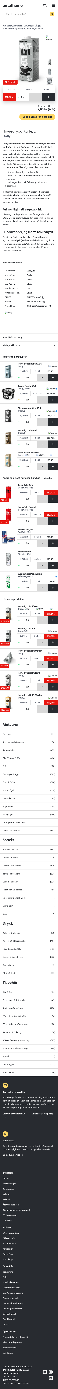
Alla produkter (9, 1243)
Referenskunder (10, 1347)
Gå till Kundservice (11, 1155)
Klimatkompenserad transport (16, 1210)
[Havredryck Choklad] (8, 438)
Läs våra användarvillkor (14, 1113)
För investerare (10, 1215)
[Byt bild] (49, 62)
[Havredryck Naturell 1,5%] (8, 371)
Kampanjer (8, 1249)
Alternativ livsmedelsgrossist (15, 1337)
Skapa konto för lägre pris (37, 116)
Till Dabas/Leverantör (37, 306)
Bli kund (6, 1199)
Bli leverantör (9, 1238)
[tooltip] (42, 297)
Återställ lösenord (11, 1205)
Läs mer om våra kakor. (28, 1372)
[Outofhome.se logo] (13, 5)
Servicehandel (9, 1314)
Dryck (8, 923)
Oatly (29, 275)
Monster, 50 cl (24, 554)
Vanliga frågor (9, 1183)
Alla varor (7, 26)
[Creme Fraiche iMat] (8, 394)
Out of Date (8, 1254)
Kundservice (8, 1189)
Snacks (8, 840)
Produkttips (8, 1259)
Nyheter (6, 1194)
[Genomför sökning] (52, 14)
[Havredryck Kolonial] (8, 460)
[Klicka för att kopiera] (43, 297)
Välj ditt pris (8, 1353)
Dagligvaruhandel (11, 1298)
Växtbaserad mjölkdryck (14, 29)
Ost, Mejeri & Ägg (32, 26)
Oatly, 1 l (22, 366)
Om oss (6, 1178)
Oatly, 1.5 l (23, 631)
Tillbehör (10, 982)
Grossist (6, 1324)
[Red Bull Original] (8, 537)
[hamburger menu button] (53, 5)
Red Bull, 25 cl (24, 532)
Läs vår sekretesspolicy (42, 1113)
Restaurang (8, 1272)
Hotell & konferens (11, 1282)
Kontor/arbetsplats (11, 1287)
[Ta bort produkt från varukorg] (35, 97)
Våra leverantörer (11, 1233)
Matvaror (17, 26)
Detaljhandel (9, 1319)
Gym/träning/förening (13, 1293)
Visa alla (48, 478)
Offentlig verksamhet (12, 1308)
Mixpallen (7, 1220)
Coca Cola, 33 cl (25, 488)
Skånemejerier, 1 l (26, 576)
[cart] (45, 5)
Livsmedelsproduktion (13, 1303)
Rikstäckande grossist (12, 1342)
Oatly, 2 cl (23, 653)
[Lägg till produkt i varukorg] (48, 97)
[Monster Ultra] (8, 559)
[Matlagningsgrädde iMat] (8, 416)
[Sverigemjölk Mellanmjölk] (8, 582)
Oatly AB (31, 270)
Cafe (5, 1277)
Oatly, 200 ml (24, 389)
